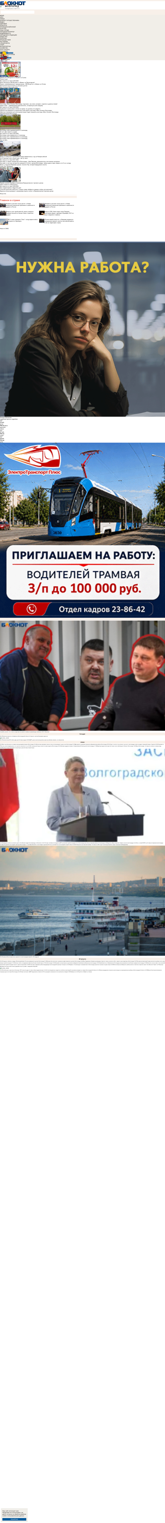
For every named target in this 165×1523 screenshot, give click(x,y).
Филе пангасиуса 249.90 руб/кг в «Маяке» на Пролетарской (17, 82)
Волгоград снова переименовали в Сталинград (13, 138)
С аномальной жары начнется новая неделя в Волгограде (44, 746)
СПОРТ (2, 45)
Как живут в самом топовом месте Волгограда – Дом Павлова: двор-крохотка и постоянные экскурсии (30, 161)
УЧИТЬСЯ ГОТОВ (10, 54)
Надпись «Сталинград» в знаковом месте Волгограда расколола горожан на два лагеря (89, 964)
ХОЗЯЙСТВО (4, 48)
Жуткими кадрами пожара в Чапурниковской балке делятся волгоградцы (77, 746)
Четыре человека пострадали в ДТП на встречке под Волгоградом (60, 842)
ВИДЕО (2, 22)
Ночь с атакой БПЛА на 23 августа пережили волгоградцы (149, 842)
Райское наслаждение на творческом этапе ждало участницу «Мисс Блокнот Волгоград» (26, 110)
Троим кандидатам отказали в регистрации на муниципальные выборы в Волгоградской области (122, 970)
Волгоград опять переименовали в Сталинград (13, 137)
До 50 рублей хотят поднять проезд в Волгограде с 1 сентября (17, 844)
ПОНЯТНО (14, 1519)
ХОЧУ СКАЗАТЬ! (5, 49)
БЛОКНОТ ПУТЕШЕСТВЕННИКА (9, 20)
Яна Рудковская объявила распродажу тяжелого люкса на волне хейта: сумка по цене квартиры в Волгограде (108, 961)
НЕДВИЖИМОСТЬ (5, 33)
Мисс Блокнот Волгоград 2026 (9, 87)
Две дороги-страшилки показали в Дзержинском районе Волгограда (91, 744)
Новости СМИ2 (4, 228)
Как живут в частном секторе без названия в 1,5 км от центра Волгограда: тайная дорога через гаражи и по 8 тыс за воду (35, 163)
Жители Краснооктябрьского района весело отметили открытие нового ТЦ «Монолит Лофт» (134, 964)
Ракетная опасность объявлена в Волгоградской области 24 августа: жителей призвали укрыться (25, 736)
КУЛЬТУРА (3, 28)
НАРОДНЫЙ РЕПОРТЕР (7, 32)
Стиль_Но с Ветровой (6, 166)
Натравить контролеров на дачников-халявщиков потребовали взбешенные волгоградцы (75, 962)
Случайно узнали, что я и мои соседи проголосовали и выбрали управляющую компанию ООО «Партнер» (24, 731)
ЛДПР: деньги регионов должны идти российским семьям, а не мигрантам (46, 739)
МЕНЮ (2, 15)
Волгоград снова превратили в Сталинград (12, 135)
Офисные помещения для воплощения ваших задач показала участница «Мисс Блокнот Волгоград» (29, 112)
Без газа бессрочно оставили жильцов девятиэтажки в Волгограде (18, 744)
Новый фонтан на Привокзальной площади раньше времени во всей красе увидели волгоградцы (121, 962)
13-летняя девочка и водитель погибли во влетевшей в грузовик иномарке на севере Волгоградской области (71, 970)
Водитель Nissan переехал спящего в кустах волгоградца (120, 842)
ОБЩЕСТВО (3, 36)
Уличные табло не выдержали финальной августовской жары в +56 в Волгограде (33, 962)
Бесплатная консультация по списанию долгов (13, 85)
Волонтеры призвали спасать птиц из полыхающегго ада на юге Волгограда (54, 744)
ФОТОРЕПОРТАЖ (5, 46)
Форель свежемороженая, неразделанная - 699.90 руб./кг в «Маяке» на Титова (23, 84)
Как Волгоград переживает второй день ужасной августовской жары (18, 747)
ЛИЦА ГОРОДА (4, 30)
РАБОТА (10, 53)
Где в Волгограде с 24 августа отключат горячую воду (148, 746)
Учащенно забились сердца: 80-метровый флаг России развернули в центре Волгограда (23, 961)
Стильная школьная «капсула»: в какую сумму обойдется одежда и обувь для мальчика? (26, 189)
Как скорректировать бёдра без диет (10, 188)
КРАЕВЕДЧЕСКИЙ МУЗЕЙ (8, 27)
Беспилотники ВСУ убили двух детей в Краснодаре (14, 739)
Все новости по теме (6, 81)
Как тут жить (3, 140)
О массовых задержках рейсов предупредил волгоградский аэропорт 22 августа (48, 964)
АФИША (2, 19)
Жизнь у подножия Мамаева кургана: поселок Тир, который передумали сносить (23, 164)
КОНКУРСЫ (3, 25)
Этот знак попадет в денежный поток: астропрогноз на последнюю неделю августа (54, 844)
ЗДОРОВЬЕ (3, 23)
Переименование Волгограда (8, 113)
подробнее (14, 419)
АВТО (1, 17)
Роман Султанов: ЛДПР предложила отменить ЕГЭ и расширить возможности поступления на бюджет (44, 971)
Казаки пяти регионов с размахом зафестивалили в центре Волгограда (63, 961)
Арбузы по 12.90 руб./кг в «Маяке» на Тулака (81, 971)
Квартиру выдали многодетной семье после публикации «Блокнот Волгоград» (115, 746)
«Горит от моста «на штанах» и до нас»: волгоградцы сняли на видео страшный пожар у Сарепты (132, 744)
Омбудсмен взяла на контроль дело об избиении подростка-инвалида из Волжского (22, 842)
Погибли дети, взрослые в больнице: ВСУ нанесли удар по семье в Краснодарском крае (23, 970)
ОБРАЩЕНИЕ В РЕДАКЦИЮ (8, 35)
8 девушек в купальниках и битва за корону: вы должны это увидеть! (20, 109)
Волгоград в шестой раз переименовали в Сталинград (91, 842)
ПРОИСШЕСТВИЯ (5, 40)
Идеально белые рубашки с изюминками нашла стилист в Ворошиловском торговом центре (26, 191)
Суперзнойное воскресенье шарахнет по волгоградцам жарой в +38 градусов (21, 956)
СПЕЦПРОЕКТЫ (5, 43)
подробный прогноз (5, 419)
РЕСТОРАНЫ (4, 41)
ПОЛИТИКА (3, 38)
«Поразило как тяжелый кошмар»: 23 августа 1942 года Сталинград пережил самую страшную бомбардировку (102, 844)
